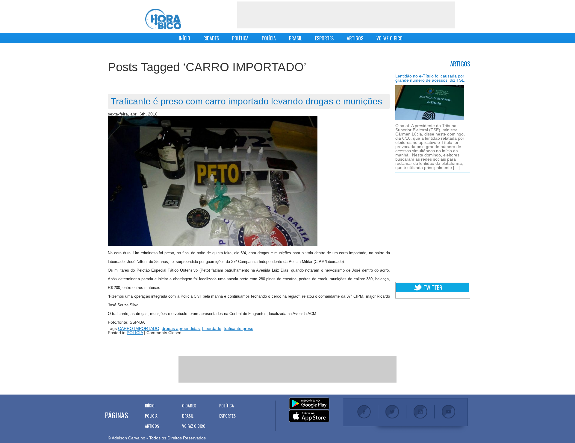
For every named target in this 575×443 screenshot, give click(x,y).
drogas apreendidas (181, 328)
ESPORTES (324, 38)
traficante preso (238, 328)
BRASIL (295, 38)
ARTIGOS (355, 38)
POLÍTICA (240, 38)
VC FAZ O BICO (389, 38)
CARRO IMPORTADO (138, 328)
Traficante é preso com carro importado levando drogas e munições (246, 101)
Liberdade (211, 328)
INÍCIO (184, 38)
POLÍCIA (269, 38)
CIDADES (211, 38)
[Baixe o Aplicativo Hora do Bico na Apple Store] (309, 416)
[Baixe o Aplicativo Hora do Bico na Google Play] (309, 404)
